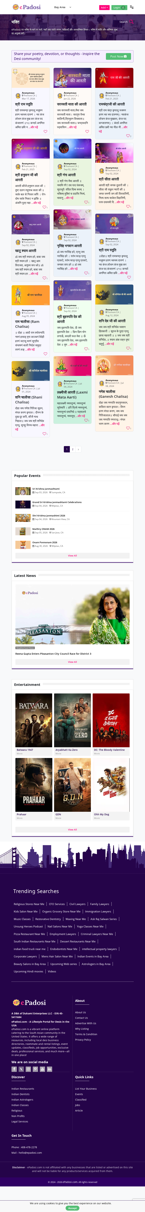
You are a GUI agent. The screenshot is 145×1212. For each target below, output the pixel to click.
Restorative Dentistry (48, 919)
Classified (80, 1099)
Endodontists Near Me (63, 949)
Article (79, 1110)
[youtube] (42, 1069)
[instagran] (28, 1069)
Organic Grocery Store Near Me (61, 911)
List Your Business (86, 1088)
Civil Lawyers (77, 904)
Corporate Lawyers (25, 956)
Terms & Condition (86, 1034)
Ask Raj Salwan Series (104, 919)
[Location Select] (70, 7)
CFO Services (57, 904)
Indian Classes (20, 1105)
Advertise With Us (85, 1023)
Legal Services (19, 1121)
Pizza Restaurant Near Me (29, 934)
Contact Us (81, 1017)
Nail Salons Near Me (60, 926)
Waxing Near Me (76, 919)
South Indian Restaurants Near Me (34, 941)
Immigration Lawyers (98, 911)
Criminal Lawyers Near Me (97, 934)
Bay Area (59, 7)
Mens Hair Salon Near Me (57, 956)
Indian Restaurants (22, 1088)
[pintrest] (35, 1069)
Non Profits (18, 1116)
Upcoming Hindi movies (28, 971)
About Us (80, 1012)
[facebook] (14, 1069)
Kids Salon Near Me (25, 911)
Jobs (77, 1105)
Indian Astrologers (22, 1099)
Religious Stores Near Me (29, 904)
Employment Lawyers (63, 934)
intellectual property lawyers (99, 949)
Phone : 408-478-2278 (24, 1147)
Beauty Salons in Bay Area (30, 964)
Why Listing (82, 1028)
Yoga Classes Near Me (90, 926)
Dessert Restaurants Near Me (77, 941)
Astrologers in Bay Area (96, 964)
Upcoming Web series (63, 964)
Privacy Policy (83, 1039)
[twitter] (21, 1069)
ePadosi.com (70, 1182)
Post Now (117, 56)
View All (72, 555)
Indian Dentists (20, 1094)
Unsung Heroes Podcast (28, 926)
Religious (16, 1110)
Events (79, 1094)
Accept (72, 1208)
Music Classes (22, 919)
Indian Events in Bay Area (92, 956)
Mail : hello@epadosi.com (26, 1152)
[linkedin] (49, 1069)
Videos (52, 971)
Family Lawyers (99, 904)
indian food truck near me (29, 949)
